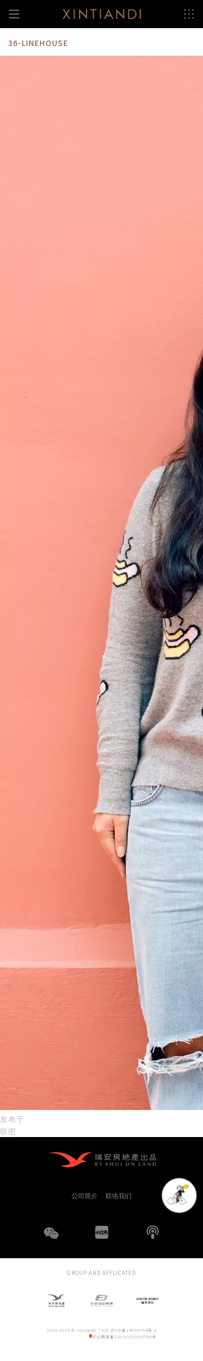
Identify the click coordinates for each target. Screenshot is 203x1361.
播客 (153, 1232)
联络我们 (119, 1195)
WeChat (51, 1239)
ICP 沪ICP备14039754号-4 (129, 1330)
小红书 (102, 1232)
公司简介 (84, 1195)
